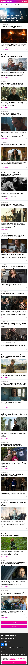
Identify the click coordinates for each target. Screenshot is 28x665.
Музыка (3, 649)
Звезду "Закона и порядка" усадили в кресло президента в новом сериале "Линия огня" (13, 267)
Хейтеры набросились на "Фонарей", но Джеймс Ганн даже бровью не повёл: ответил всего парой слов (13, 356)
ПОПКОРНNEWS (9, 635)
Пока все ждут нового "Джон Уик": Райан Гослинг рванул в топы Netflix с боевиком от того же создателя (12, 205)
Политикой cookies (12, 659)
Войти (25, 1)
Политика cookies (18, 653)
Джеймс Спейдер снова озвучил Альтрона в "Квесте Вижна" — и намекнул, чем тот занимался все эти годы (12, 114)
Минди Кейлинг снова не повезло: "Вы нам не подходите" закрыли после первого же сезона (13, 145)
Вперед (14, 626)
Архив (14, 628)
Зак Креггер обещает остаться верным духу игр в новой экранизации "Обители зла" (13, 27)
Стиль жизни (20, 647)
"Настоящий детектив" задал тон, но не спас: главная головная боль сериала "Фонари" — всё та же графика (13, 237)
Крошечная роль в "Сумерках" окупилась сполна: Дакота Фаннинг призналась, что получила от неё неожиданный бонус (12, 85)
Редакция (3, 654)
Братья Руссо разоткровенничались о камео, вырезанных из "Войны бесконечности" (13, 55)
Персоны (8, 4)
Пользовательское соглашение (7, 653)
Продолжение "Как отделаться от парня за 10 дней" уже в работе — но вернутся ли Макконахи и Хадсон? (14, 414)
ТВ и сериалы (21, 4)
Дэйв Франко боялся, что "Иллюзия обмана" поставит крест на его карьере (13, 475)
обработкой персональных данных (16, 658)
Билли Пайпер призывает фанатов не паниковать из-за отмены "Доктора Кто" (11, 445)
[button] (26, 15)
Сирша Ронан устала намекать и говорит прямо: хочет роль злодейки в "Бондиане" (14, 534)
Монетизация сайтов (5, 651)
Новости (3, 4)
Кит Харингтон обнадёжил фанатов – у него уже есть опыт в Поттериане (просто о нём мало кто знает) (13, 325)
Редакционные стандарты (11, 654)
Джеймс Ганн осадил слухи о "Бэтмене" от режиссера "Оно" (12, 294)
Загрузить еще (14, 622)
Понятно (14, 662)
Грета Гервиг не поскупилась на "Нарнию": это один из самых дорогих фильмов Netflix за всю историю (13, 504)
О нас (18, 654)
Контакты (23, 654)
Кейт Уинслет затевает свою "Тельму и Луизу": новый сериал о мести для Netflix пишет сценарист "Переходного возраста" (13, 564)
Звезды (13, 4)
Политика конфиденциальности (17, 651)
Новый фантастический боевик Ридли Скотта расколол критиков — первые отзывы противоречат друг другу (13, 174)
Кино (16, 4)
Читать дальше (4, 49)
